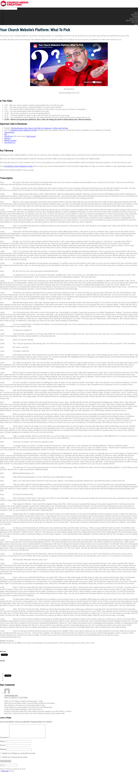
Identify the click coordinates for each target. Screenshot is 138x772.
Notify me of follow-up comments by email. (19, 753)
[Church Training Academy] (16, 6)
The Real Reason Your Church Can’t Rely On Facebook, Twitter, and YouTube (39, 128)
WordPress (8, 136)
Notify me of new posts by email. (15, 757)
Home (136, 12)
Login (136, 24)
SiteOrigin (5, 771)
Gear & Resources (132, 20)
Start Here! (134, 14)
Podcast (135, 16)
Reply (26, 697)
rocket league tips (11, 695)
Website (3, 749)
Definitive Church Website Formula (23, 130)
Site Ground (30, 136)
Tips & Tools (133, 18)
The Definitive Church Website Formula (18, 166)
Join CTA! (134, 22)
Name (3, 741)
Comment (4, 738)
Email (2, 745)
